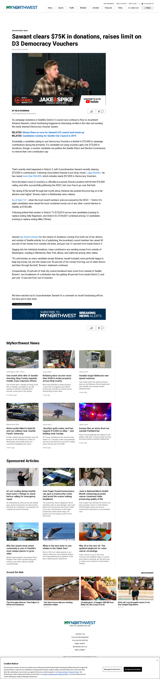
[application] (59, 79)
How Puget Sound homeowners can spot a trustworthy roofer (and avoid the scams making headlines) (58, 495)
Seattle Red (133, 3)
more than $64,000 (32, 176)
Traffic (71, 8)
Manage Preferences (112, 669)
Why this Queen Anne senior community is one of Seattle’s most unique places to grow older (21, 549)
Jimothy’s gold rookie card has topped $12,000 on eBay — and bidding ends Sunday (58, 431)
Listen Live (134, 8)
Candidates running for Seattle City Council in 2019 (49, 136)
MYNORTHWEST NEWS (20, 31)
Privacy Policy (73, 672)
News (50, 8)
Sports (60, 8)
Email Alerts (80, 643)
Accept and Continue (133, 669)
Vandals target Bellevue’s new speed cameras (94, 377)
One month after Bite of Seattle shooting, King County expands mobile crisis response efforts (22, 378)
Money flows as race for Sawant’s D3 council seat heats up (53, 132)
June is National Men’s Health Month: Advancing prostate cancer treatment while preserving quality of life (93, 495)
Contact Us (80, 634)
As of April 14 (19, 200)
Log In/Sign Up (148, 3)
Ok (157, 660)
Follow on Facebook (80, 637)
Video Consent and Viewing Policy (56, 674)
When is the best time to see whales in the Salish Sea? (57, 547)
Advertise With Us (80, 647)
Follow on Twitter (80, 640)
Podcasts (108, 8)
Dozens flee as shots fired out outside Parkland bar (94, 429)
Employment (80, 650)
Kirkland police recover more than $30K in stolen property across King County (57, 378)
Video (120, 8)
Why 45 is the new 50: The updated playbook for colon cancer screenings (92, 548)
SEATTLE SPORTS (121, 3)
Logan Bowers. (93, 172)
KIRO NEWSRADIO (109, 3)
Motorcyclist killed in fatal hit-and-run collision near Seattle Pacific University (21, 431)
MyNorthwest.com (78, 656)
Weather (83, 8)
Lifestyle (95, 8)
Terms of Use (63, 672)
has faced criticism (29, 237)
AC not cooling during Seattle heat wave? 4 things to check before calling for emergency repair (20, 495)
